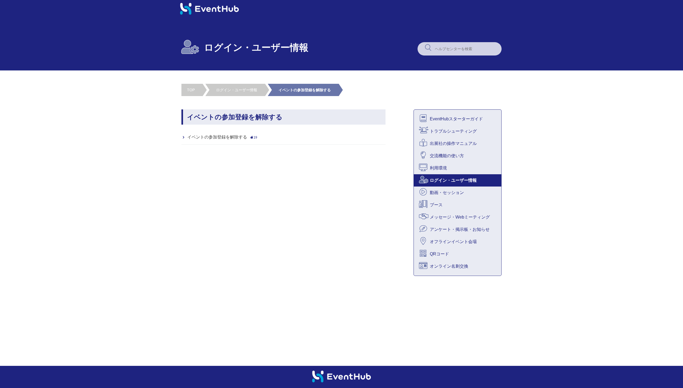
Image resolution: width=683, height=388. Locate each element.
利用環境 (438, 168)
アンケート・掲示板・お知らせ (460, 229)
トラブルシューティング (453, 131)
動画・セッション (447, 192)
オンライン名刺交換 (449, 266)
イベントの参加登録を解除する (305, 90)
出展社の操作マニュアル (453, 143)
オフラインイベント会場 (453, 241)
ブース (436, 205)
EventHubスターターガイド (456, 119)
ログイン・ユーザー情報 (236, 90)
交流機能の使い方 (447, 155)
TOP (191, 90)
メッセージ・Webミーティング (460, 217)
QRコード (439, 254)
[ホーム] (209, 13)
